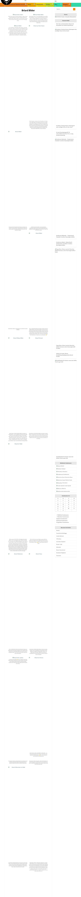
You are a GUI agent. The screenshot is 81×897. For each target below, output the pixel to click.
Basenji (57, 530)
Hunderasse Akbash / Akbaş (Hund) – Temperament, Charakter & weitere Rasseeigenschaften (64, 244)
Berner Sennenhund (60, 550)
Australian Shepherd (60, 541)
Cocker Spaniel (67, 485)
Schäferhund (66, 474)
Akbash (62, 466)
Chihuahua (64, 471)
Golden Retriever (60, 536)
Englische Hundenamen (61, 518)
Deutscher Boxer (69, 477)
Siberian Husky (68, 480)
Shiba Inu (63, 488)
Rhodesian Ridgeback (61, 552)
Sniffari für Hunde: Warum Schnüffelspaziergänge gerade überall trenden (64, 355)
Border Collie (59, 544)
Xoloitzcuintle (66, 491)
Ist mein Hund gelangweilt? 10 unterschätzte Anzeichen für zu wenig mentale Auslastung (64, 134)
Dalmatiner (64, 482)
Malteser (63, 468)
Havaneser (58, 555)
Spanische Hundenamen (61, 520)
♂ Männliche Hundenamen (62, 516)
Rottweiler (58, 547)
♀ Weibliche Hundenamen (62, 515)
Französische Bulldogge (61, 533)
